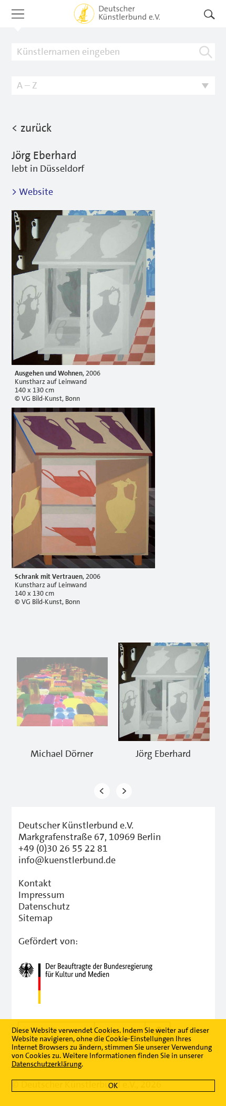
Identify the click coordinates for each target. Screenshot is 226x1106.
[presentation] (102, 791)
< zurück (32, 128)
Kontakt (35, 883)
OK (113, 1085)
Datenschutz (44, 906)
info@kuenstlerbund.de (67, 860)
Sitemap (35, 918)
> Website (32, 191)
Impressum (41, 894)
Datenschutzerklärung (46, 1064)
